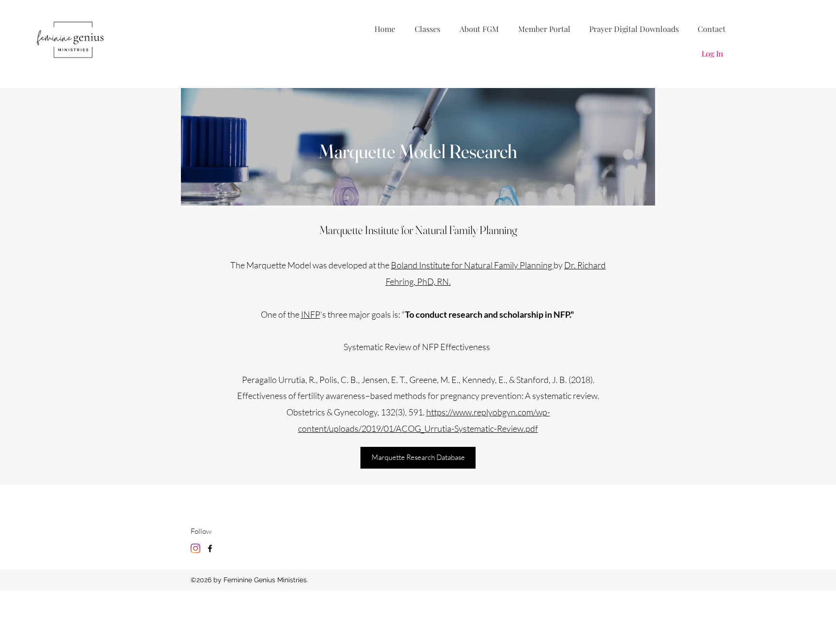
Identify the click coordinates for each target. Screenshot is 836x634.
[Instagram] (195, 548)
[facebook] (210, 548)
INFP (310, 314)
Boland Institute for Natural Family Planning (472, 265)
